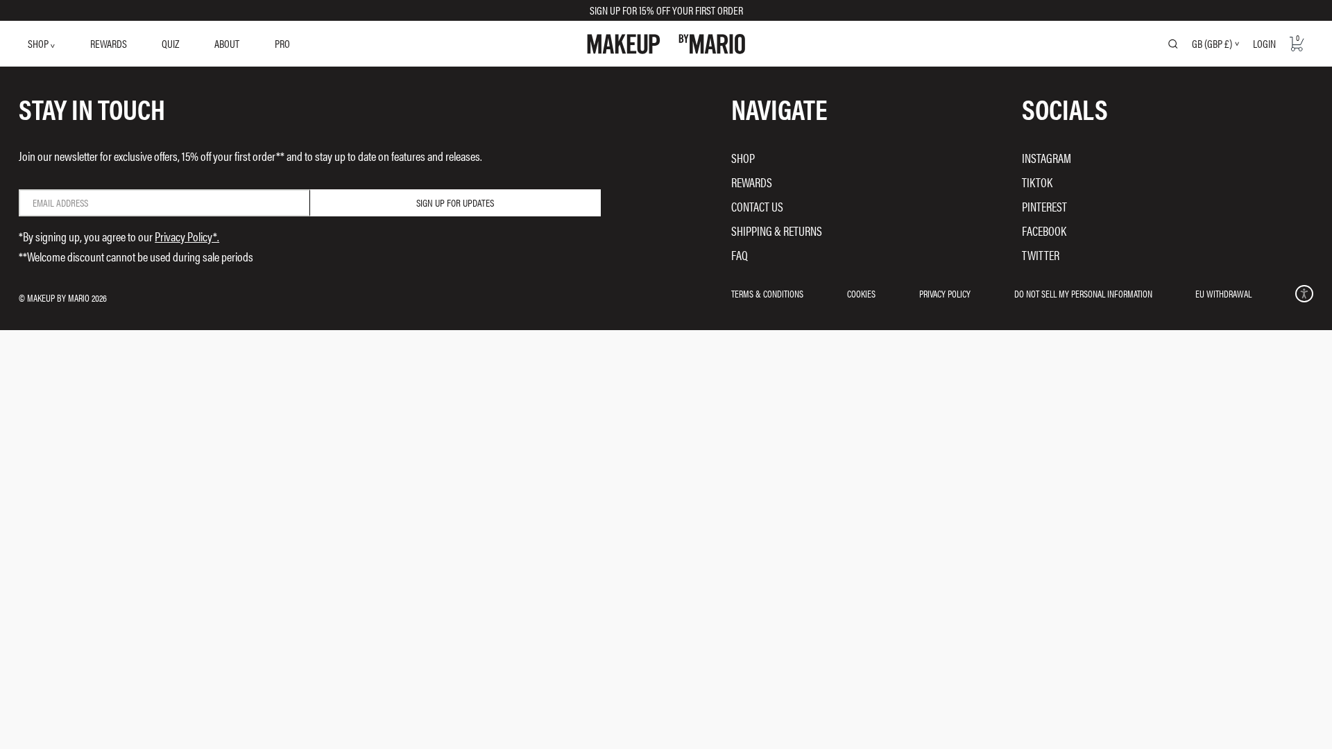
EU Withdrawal (1223, 293)
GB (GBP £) (1212, 43)
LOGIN (1264, 43)
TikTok (1037, 182)
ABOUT (226, 43)
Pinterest (1044, 206)
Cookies (861, 293)
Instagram (1046, 157)
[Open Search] (1173, 44)
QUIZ (170, 43)
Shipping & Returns (776, 230)
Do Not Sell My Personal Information (1083, 293)
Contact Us (757, 206)
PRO (282, 43)
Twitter (1040, 255)
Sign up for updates (455, 202)
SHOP (39, 43)
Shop (743, 157)
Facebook (1044, 230)
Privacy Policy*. (187, 236)
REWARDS (108, 43)
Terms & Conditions (767, 293)
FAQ (739, 255)
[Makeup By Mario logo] (666, 44)
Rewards (751, 182)
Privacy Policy (945, 293)
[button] (1304, 293)
